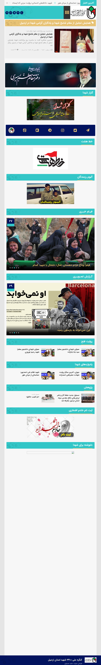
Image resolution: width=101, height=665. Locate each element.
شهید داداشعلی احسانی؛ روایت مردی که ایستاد (42, 3)
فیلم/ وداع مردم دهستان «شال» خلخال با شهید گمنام (61, 265)
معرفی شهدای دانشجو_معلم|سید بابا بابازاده (68, 350)
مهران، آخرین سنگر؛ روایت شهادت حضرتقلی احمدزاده (69, 373)
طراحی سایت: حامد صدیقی (73, 663)
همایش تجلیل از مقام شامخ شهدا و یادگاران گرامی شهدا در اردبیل (30, 35)
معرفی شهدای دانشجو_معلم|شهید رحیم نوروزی (28, 350)
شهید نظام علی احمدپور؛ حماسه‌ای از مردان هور (30, 373)
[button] (18, 267)
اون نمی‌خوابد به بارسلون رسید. (73, 330)
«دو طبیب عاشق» (32, 396)
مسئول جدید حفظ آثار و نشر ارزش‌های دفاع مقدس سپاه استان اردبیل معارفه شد (68, 398)
